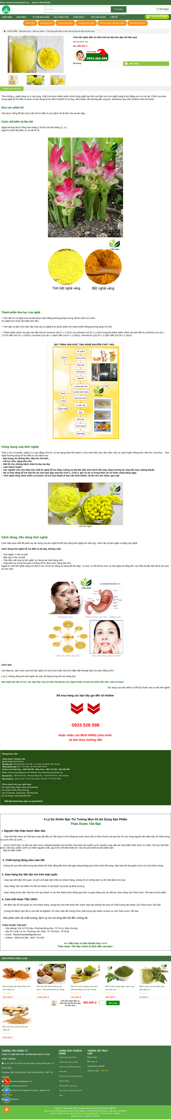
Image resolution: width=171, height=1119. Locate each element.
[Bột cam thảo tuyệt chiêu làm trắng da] (17, 1014)
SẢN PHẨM (21, 17)
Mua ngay (113, 1003)
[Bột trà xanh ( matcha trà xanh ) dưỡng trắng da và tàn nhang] (85, 974)
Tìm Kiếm (118, 9)
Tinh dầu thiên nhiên (86, 23)
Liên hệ (114, 17)
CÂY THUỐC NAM (61, 17)
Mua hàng (134, 64)
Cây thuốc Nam (46, 23)
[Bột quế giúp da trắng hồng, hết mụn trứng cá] (17, 974)
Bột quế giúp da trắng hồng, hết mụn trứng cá (16, 987)
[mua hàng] (3, 969)
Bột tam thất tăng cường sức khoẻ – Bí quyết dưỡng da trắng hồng (50, 988)
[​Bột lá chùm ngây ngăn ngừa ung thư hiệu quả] (119, 974)
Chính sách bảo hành (67, 1057)
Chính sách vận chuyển (68, 1062)
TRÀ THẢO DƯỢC (98, 17)
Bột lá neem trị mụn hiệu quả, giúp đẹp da (152, 987)
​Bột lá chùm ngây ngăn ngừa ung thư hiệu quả (119, 987)
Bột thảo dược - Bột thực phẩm (112, 23)
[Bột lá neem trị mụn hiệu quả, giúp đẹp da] (153, 974)
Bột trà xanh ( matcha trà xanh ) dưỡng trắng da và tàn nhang (84, 987)
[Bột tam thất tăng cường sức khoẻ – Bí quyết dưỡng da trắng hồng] (51, 974)
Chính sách (78, 17)
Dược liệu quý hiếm (137, 23)
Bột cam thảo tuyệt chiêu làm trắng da (15, 1028)
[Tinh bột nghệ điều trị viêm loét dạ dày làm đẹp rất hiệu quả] (35, 51)
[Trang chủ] (6, 9)
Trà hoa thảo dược (65, 23)
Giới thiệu (7, 17)
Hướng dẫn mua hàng (68, 1086)
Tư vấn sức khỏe (41, 17)
